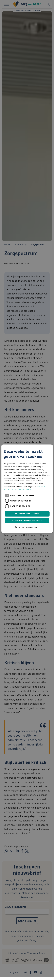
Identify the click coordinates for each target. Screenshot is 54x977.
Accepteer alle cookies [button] (27, 514)
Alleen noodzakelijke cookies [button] (26, 520)
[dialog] (27, 488)
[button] (27, 527)
